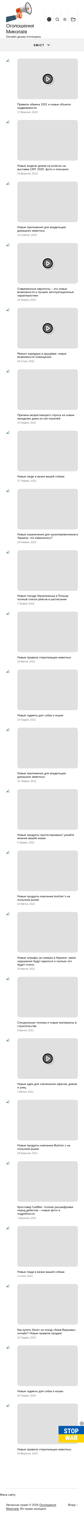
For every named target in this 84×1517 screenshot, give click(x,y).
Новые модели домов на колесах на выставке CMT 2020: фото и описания (43, 167)
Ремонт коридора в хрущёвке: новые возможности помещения (41, 355)
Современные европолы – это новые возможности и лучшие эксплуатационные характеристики (45, 292)
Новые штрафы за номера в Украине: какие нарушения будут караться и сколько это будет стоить (46, 961)
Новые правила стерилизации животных (44, 657)
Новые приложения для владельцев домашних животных (41, 775)
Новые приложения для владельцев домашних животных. (41, 228)
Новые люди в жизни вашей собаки (40, 476)
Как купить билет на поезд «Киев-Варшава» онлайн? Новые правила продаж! (46, 1331)
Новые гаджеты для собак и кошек (40, 715)
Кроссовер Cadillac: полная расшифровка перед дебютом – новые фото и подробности (45, 1210)
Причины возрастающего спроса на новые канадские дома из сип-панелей (45, 416)
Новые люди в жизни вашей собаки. (41, 1271)
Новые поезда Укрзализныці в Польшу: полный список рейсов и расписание (43, 597)
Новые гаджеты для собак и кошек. (40, 1391)
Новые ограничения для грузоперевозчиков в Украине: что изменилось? (47, 536)
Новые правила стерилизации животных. (44, 1449)
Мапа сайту (7, 1494)
